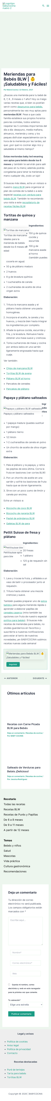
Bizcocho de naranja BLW (20, 513)
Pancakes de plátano (17, 389)
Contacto (12, 1053)
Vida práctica (12, 861)
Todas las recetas (14, 804)
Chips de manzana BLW (19, 368)
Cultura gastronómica (17, 866)
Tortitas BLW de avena (19, 373)
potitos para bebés (14, 620)
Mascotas (9, 855)
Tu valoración (14, 1000)
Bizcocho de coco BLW (19, 508)
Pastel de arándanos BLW (20, 518)
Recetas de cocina (34, 733)
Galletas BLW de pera (18, 523)
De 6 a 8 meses (13, 819)
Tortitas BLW (14, 1077)
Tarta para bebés (16, 1073)
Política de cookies (17, 1041)
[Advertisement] (25, 38)
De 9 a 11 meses (14, 824)
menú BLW (19, 187)
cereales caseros (13, 612)
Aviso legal (13, 1045)
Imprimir (13, 664)
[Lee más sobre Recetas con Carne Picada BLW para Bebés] (25, 709)
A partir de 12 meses (16, 830)
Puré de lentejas (16, 1069)
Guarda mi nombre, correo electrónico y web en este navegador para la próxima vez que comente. (24, 988)
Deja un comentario (16, 733)
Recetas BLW (12, 809)
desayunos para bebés (29, 106)
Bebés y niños (12, 845)
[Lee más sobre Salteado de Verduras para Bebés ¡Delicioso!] (25, 752)
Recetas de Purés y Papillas (21, 814)
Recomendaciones (15, 871)
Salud (7, 850)
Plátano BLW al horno (18, 378)
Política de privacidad (19, 1049)
